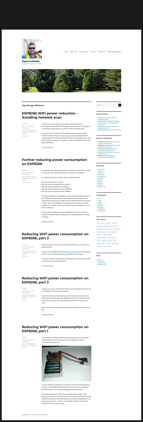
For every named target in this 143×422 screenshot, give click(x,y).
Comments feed (102, 262)
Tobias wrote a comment (68, 135)
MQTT (98, 240)
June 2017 (100, 181)
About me (73, 52)
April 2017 (100, 185)
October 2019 (101, 173)
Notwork (24, 133)
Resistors (108, 243)
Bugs (112, 226)
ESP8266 (24, 132)
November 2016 (102, 187)
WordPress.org (102, 264)
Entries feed (101, 261)
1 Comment (25, 301)
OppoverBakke (31, 61)
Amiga (99, 200)
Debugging (100, 229)
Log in (99, 259)
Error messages (112, 232)
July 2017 (100, 180)
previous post (50, 289)
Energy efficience (31, 130)
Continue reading (47, 147)
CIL (116, 226)
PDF (114, 240)
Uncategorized (26, 128)
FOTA (104, 234)
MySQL (103, 240)
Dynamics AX (83, 52)
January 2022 (101, 169)
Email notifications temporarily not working (109, 130)
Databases (100, 204)
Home (66, 52)
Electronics (101, 52)
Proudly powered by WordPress (39, 414)
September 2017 (102, 176)
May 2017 (100, 183)
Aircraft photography (114, 52)
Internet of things (31, 132)
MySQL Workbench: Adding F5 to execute (108, 121)
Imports (110, 234)
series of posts (60, 124)
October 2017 (101, 174)
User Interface (107, 246)
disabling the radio (62, 254)
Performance (100, 243)
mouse (114, 237)
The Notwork (30, 126)
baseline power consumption (70, 252)
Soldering (99, 246)
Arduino (92, 52)
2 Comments (25, 136)
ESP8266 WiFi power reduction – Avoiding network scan (50, 115)
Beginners (106, 226)
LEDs (109, 237)
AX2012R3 (99, 226)
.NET (99, 198)
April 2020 (100, 171)
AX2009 (114, 223)
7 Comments (25, 256)
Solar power (115, 243)
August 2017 (101, 178)
